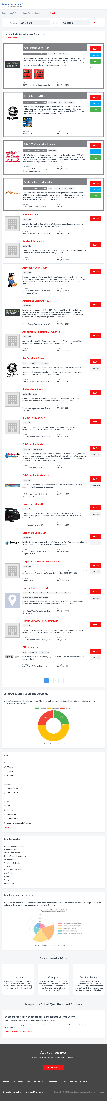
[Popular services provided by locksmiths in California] (53, 925)
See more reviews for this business (19, 1031)
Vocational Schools (12, 863)
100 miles (11, 776)
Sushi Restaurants (11, 859)
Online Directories (21, 1081)
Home (6, 1081)
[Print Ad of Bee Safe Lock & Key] (27, 122)
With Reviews (12, 788)
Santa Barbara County (32, 13)
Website (96, 55)
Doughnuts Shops (11, 880)
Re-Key (10, 810)
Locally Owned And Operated (19, 823)
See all (7, 827)
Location (57, 23)
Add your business (53, 1067)
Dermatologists (10, 849)
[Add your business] (53, 1064)
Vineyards (8, 866)
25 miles (10, 767)
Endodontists (9, 883)
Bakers (7, 876)
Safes (9, 806)
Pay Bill (83, 1081)
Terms (63, 1081)
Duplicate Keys (13, 818)
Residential (11, 814)
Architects (8, 873)
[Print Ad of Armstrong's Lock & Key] (27, 74)
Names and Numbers (33, 1092)
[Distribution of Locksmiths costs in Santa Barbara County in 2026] (53, 723)
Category (14, 23)
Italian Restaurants (12, 853)
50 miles (10, 771)
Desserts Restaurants (13, 869)
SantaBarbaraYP (9, 13)
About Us (38, 1081)
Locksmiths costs (11, 37)
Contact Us (51, 1081)
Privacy (73, 1081)
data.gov (18, 701)
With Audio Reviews (15, 793)
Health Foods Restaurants (15, 856)
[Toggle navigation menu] (103, 4)
